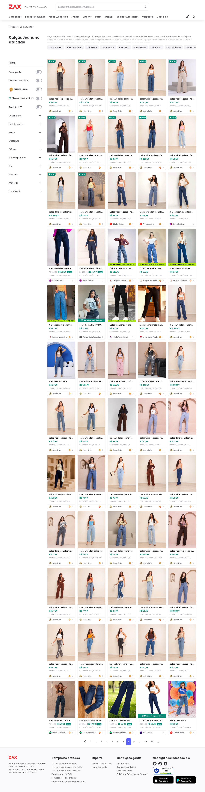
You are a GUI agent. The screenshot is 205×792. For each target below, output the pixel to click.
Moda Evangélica (58, 16)
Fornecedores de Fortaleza (63, 777)
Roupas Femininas (35, 16)
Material (13, 182)
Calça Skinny (140, 47)
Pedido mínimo (16, 123)
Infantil (109, 16)
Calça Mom (191, 47)
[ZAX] (15, 6)
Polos (98, 16)
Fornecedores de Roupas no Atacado (68, 781)
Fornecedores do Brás (61, 774)
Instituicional (123, 763)
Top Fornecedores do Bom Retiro (67, 767)
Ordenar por (15, 115)
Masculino (162, 16)
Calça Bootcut (55, 47)
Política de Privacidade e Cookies (132, 774)
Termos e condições (126, 767)
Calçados (147, 16)
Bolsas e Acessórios (128, 16)
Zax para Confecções (101, 763)
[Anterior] (85, 741)
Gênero (13, 149)
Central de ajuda (99, 767)
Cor (11, 165)
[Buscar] (145, 6)
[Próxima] (158, 741)
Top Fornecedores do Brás (63, 763)
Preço (12, 132)
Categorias (15, 16)
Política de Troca (124, 770)
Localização (15, 191)
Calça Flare (92, 47)
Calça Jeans (156, 47)
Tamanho (13, 174)
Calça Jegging (108, 47)
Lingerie (87, 16)
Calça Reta (124, 47)
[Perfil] (193, 16)
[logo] (27, 757)
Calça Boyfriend (74, 47)
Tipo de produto (17, 157)
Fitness (75, 16)
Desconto (14, 140)
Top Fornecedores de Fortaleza (66, 770)
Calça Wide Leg (173, 47)
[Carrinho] (187, 16)
